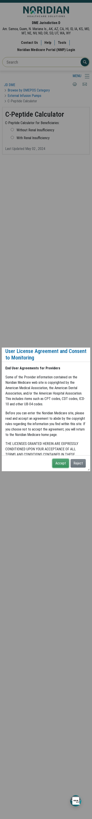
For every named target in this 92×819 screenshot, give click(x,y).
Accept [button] (60, 463)
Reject (78, 463)
